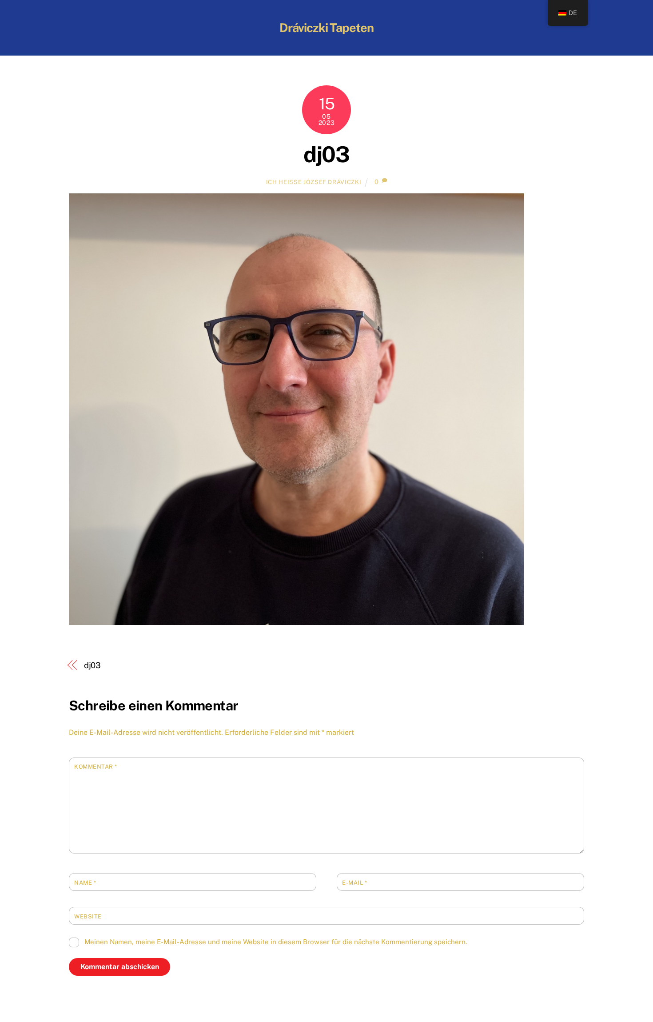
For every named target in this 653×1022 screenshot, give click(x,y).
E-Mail (354, 882)
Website (88, 916)
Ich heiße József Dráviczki (314, 182)
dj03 (326, 154)
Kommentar (95, 766)
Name (85, 882)
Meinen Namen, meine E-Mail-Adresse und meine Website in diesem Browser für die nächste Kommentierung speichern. (275, 942)
